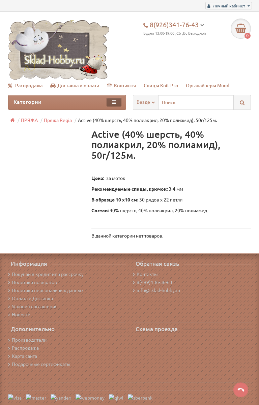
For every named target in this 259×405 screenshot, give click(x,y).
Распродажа (28, 85)
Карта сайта (24, 356)
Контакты (125, 85)
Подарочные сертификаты (41, 364)
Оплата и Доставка (32, 298)
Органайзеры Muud (207, 85)
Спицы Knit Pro (161, 85)
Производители (29, 340)
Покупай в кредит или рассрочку (48, 274)
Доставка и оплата (78, 85)
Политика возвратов (34, 282)
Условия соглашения (35, 306)
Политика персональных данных (48, 290)
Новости (21, 314)
